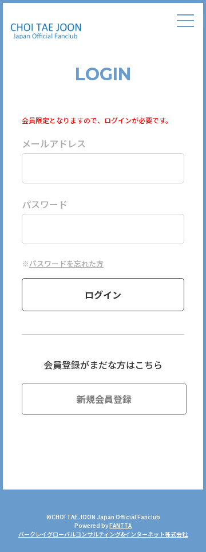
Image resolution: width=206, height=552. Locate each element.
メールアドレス (54, 143)
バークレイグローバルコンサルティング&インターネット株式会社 (103, 534)
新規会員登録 (104, 399)
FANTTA (120, 525)
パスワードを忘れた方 (66, 263)
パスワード (45, 204)
